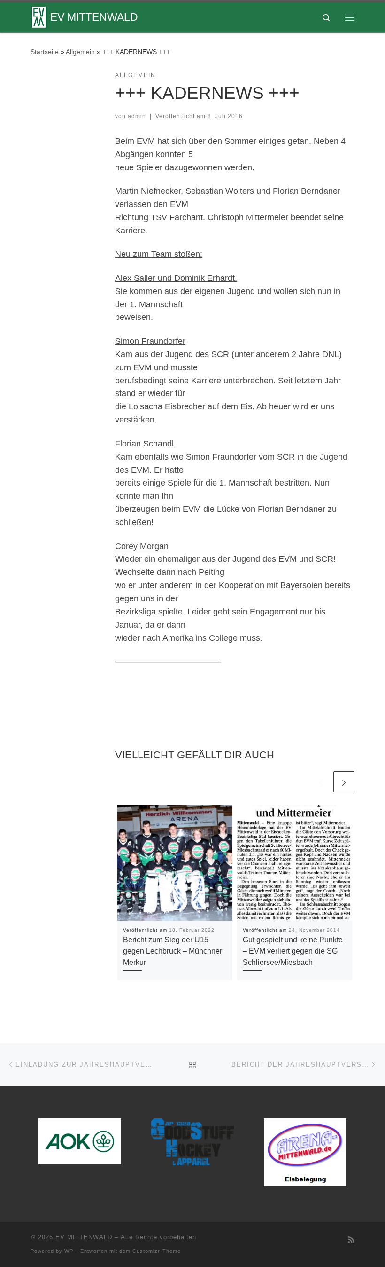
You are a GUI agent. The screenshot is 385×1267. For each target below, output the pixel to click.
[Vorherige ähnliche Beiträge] (320, 781)
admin (137, 116)
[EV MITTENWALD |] (39, 16)
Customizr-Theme (156, 1251)
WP (68, 1251)
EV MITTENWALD (83, 1237)
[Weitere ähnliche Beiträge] (343, 781)
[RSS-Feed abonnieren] (351, 1240)
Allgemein (80, 52)
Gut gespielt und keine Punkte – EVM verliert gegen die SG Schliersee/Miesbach (293, 951)
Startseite (45, 52)
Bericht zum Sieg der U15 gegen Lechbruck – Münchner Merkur (172, 951)
